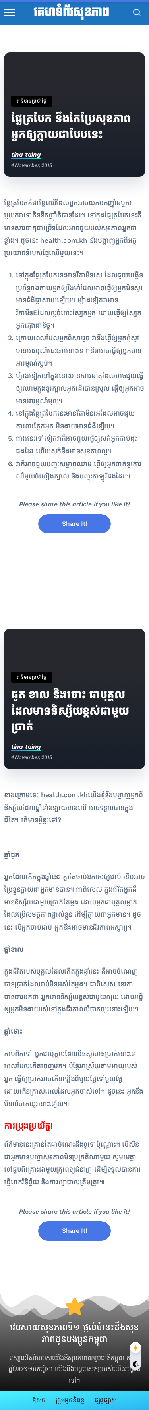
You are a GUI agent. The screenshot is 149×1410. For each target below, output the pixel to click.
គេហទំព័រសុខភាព (71, 12)
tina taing (26, 154)
